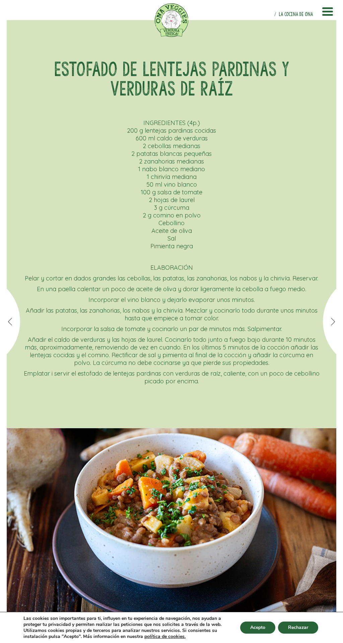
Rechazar (298, 627)
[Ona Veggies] (171, 20)
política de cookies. (165, 637)
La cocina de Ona (296, 14)
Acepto (257, 627)
